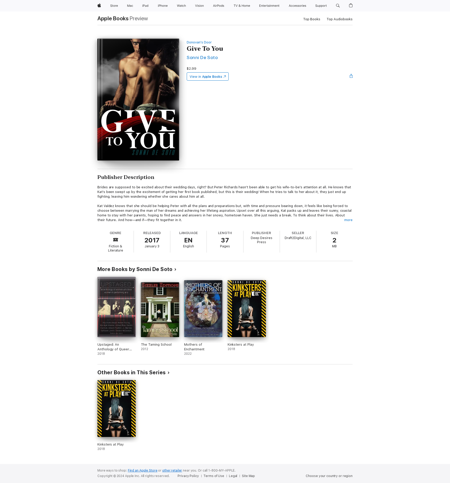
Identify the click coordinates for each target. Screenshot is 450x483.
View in (206, 77)
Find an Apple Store (143, 470)
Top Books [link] (311, 19)
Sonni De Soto (202, 57)
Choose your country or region (329, 476)
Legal (233, 476)
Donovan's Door (199, 42)
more (348, 220)
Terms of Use (213, 476)
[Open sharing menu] (351, 76)
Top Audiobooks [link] (340, 19)
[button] (338, 5)
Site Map (248, 476)
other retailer (172, 470)
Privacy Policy (188, 476)
